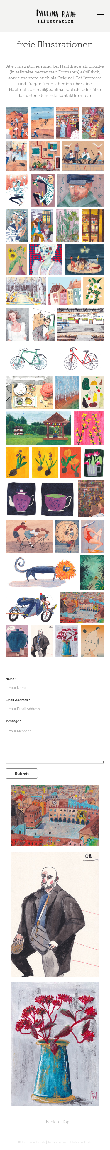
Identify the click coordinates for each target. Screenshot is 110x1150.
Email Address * (18, 700)
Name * (11, 679)
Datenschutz (81, 1142)
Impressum (58, 1142)
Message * (13, 721)
